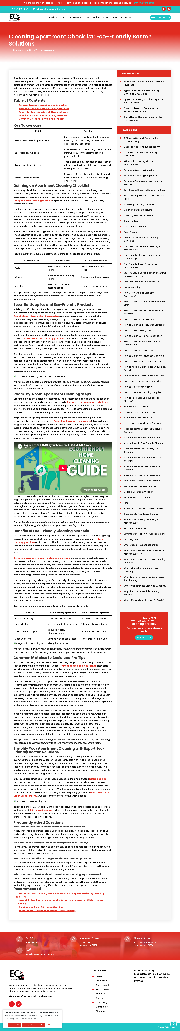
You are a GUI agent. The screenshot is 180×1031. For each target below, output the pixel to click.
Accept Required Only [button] (33, 1025)
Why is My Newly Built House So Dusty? (144, 600)
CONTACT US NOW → (144, 2)
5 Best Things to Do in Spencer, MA (142, 146)
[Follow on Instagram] (169, 9)
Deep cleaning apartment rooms (72, 421)
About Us (100, 993)
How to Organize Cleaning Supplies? (143, 392)
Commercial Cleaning (135, 226)
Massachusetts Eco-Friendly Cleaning (144, 443)
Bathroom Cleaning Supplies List (141, 175)
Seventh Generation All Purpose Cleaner (145, 533)
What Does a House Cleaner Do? (141, 544)
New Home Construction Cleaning (142, 480)
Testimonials (92, 18)
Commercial (75, 18)
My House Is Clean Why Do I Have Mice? (144, 475)
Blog (115, 18)
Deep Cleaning (131, 232)
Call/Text (31, 938)
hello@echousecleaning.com (50, 9)
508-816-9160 (21, 9)
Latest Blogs (102, 1002)
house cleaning (98, 778)
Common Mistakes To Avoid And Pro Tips (41, 118)
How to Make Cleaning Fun (138, 386)
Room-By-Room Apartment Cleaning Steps (43, 111)
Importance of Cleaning (136, 406)
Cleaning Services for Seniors (139, 215)
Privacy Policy (164, 1027)
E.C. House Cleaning (41, 810)
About (106, 18)
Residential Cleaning (135, 528)
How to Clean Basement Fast (139, 319)
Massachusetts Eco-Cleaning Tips (142, 437)
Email (29, 950)
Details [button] (51, 1025)
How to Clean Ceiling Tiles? (138, 330)
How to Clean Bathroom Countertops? (144, 324)
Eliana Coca (17, 50)
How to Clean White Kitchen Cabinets (144, 355)
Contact (126, 18)
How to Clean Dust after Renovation (143, 335)
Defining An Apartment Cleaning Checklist (43, 105)
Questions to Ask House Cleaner (141, 514)
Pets (126, 502)
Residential (55, 18)
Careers (100, 998)
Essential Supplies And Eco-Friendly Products (44, 108)
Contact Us (102, 1006)
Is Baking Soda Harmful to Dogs (140, 412)
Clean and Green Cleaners (138, 209)
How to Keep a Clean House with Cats (144, 375)
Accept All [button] (15, 1025)
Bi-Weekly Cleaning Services (139, 204)
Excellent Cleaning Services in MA (141, 281)
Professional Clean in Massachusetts (143, 508)
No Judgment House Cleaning (140, 486)
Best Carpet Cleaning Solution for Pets (144, 190)
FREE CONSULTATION (160, 17)
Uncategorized (132, 539)
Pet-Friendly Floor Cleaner (137, 497)
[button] (173, 1024)
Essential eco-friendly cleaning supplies (36, 316)
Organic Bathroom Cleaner (138, 491)
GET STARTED (144, 637)
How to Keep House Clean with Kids (142, 381)
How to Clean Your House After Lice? (143, 361)
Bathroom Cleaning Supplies (139, 170)
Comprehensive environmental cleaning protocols (42, 558)
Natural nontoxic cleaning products (44, 338)
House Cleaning (46, 50)
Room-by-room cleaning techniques (87, 402)
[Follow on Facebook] (164, 9)
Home (99, 976)
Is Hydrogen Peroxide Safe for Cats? (143, 423)
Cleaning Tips (131, 220)
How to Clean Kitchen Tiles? (138, 350)
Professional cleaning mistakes (78, 665)
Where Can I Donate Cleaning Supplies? (145, 585)
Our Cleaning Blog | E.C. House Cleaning (41, 907)
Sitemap (100, 1011)
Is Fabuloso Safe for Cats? (138, 417)
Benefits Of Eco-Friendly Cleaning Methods (43, 115)
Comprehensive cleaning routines (33, 200)
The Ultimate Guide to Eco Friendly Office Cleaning (47, 910)
